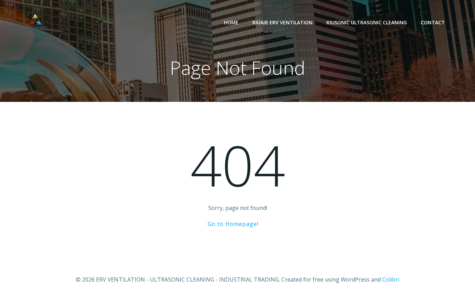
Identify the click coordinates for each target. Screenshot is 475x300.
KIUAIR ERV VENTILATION (282, 22)
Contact (433, 22)
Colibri (390, 279)
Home (231, 22)
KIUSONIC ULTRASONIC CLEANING (367, 22)
